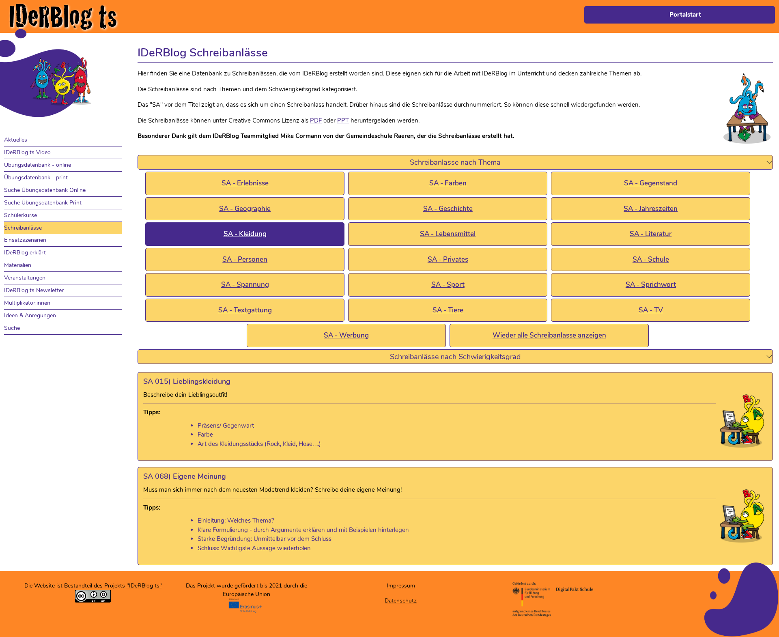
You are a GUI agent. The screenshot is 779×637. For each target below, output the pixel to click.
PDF (316, 120)
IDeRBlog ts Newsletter (34, 290)
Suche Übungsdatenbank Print (43, 203)
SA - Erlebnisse (245, 183)
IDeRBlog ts (62, 16)
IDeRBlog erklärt (25, 252)
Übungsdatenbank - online (37, 165)
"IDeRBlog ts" (144, 586)
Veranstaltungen (24, 278)
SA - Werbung (346, 335)
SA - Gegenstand (650, 183)
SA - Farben (448, 183)
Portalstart (685, 15)
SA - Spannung (245, 284)
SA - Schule (651, 259)
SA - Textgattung (245, 310)
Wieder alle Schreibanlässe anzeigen (549, 335)
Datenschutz (401, 601)
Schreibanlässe (23, 228)
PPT (343, 120)
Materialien (17, 265)
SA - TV (651, 310)
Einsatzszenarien (25, 240)
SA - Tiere (448, 310)
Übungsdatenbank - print (36, 177)
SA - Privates (448, 259)
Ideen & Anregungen (30, 315)
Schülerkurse (20, 215)
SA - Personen (244, 259)
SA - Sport (448, 284)
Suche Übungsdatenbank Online (45, 190)
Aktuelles (15, 140)
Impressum (401, 586)
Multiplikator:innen (27, 303)
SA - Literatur (650, 234)
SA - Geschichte (448, 208)
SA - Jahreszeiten (651, 208)
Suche (12, 328)
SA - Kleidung (245, 234)
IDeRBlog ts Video (27, 152)
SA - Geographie (245, 208)
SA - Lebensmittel (448, 234)
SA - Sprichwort (651, 284)
